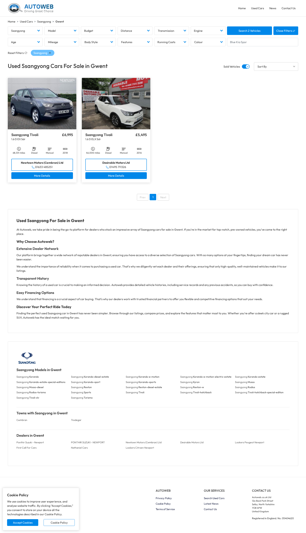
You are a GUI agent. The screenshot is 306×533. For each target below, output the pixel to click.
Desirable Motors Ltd (191, 442)
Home (242, 8)
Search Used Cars (214, 498)
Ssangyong (44, 21)
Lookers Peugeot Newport (249, 442)
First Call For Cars (26, 447)
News (272, 8)
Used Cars (257, 8)
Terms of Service (165, 509)
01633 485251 (44, 167)
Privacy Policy (164, 498)
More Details (42, 175)
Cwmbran (21, 420)
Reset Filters (16, 53)
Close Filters (284, 30)
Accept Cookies (23, 522)
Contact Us (289, 8)
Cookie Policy (59, 522)
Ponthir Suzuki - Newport (30, 442)
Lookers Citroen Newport (140, 447)
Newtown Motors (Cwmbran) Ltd (144, 442)
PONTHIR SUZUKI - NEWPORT (88, 442)
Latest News (211, 503)
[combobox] (25, 30)
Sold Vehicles (231, 66)
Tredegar (76, 420)
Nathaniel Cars (79, 447)
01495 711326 (117, 167)
